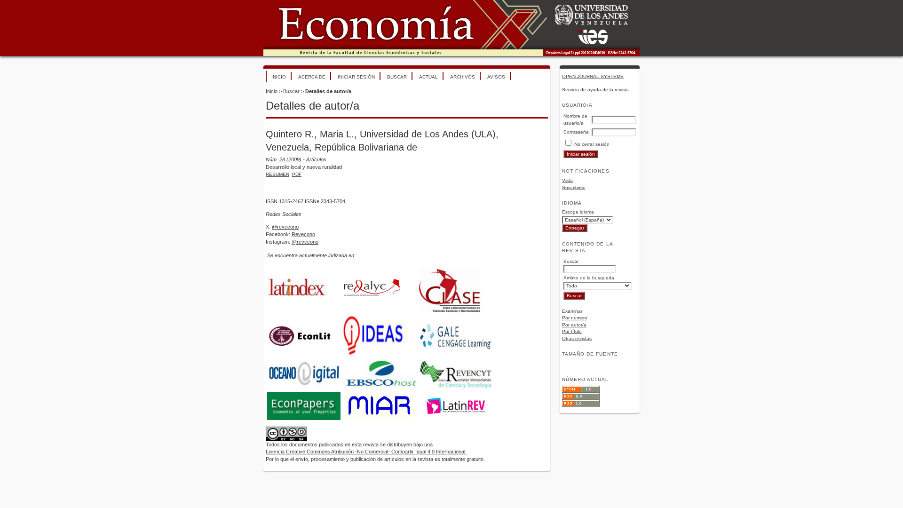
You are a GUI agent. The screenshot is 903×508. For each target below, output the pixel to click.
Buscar (397, 76)
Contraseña (576, 132)
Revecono (303, 234)
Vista (567, 180)
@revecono (285, 227)
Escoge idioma (578, 211)
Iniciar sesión (356, 76)
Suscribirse (574, 187)
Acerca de (311, 76)
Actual (428, 76)
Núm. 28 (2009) (283, 159)
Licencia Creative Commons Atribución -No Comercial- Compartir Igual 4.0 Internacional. (366, 451)
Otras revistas (577, 338)
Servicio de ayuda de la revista (595, 89)
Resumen (277, 174)
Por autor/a (574, 324)
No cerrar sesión (592, 144)
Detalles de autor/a (328, 91)
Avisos (496, 76)
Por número (574, 317)
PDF (296, 174)
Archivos (462, 76)
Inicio (278, 76)
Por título (572, 331)
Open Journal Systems (593, 76)
